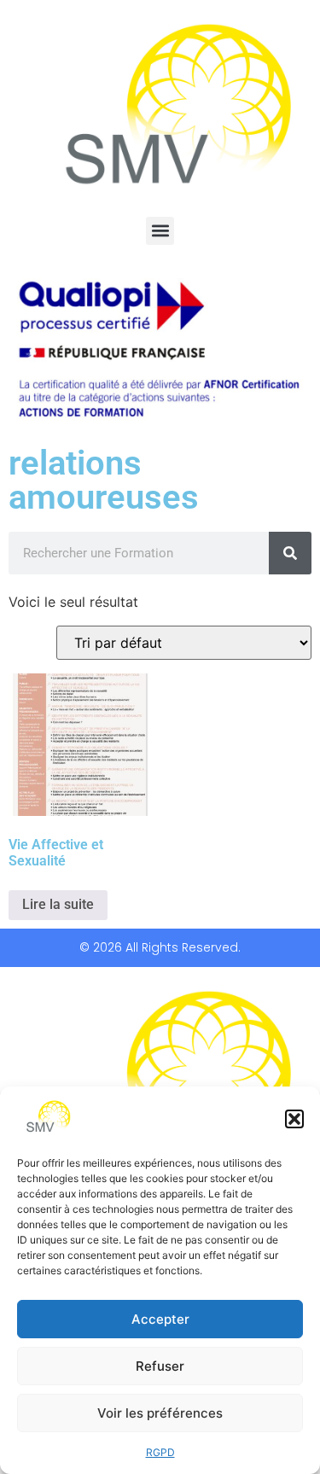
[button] (294, 1118)
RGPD (160, 1452)
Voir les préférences (160, 1413)
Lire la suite (58, 904)
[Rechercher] (290, 553)
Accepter (160, 1319)
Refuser (160, 1366)
